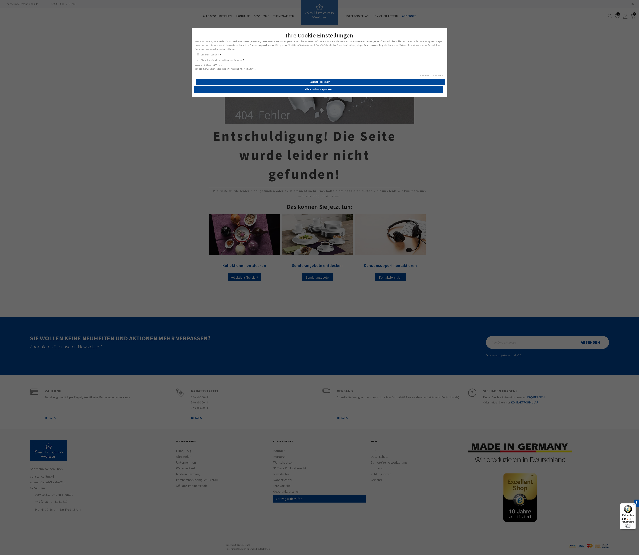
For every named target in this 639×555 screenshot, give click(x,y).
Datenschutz (437, 75)
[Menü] (634, 505)
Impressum (424, 75)
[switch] (628, 526)
